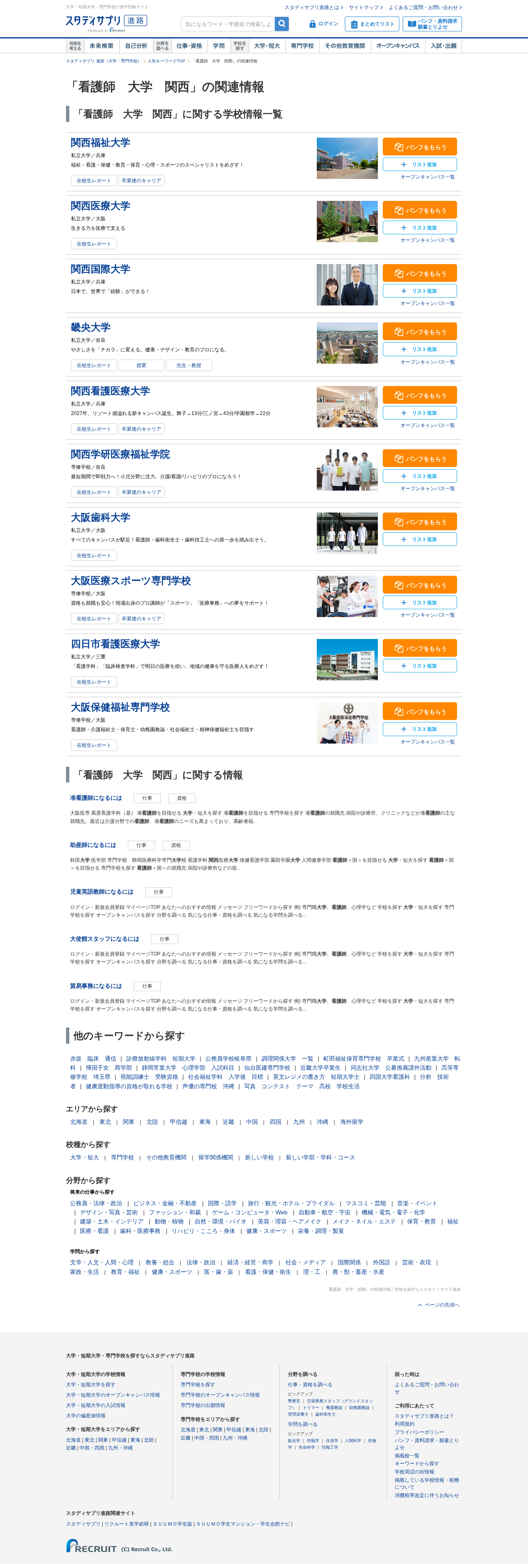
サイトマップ (364, 7)
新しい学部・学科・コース (320, 1157)
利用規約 (405, 1424)
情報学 (313, 1440)
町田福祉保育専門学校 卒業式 (363, 1058)
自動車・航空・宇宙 (325, 1212)
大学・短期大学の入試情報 (95, 1405)
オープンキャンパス (398, 45)
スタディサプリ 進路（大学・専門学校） (103, 61)
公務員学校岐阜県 (228, 1058)
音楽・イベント (417, 1203)
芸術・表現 (416, 1262)
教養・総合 (160, 1262)
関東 (128, 1121)
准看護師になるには (96, 797)
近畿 (228, 1121)
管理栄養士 (298, 1414)
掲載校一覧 (407, 1456)
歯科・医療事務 (140, 1231)
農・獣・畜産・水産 (358, 1271)
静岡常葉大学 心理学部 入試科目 (188, 1067)
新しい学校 (259, 1157)
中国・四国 (92, 1448)
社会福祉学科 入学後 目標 (225, 1076)
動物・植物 (169, 1221)
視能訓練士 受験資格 (149, 1076)
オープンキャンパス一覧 (428, 177)
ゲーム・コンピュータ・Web (250, 1212)
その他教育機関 (345, 45)
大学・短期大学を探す (91, 1385)
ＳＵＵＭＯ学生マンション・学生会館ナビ (243, 1524)
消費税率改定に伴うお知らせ (427, 1495)
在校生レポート (94, 181)
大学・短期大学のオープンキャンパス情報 (113, 1395)
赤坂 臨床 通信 (93, 1058)
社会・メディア (305, 1262)
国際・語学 (222, 1203)
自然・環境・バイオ (221, 1221)
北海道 (78, 1121)
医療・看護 (94, 1231)
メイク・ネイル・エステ (364, 1221)
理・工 (312, 1271)
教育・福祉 (125, 1271)
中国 (252, 1121)
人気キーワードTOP (166, 61)
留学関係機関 (215, 1157)
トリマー (311, 1407)
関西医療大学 (100, 205)
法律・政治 (200, 1262)
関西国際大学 (100, 268)
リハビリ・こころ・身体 (203, 1231)
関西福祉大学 (100, 142)
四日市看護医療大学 (115, 643)
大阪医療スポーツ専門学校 (131, 580)
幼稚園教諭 (359, 1407)
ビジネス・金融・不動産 (165, 1203)
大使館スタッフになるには (104, 938)
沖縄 (322, 1121)
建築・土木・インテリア (112, 1221)
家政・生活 (84, 1271)
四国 (275, 1121)
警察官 (294, 1401)
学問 (219, 45)
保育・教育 (421, 1221)
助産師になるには (93, 845)
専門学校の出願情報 (203, 1405)
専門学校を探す (198, 1385)
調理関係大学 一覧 (288, 1058)
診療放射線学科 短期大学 (161, 1058)
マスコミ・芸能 (366, 1203)
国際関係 (349, 1262)
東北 (105, 1121)
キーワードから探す (417, 1463)
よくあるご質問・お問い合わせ (423, 7)
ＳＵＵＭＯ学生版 (172, 1524)
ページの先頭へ (442, 1305)
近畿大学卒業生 (320, 1067)
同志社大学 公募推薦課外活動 (391, 1067)
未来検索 (101, 45)
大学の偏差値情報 (86, 1416)
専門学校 (302, 45)
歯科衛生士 (325, 1414)
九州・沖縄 (120, 1448)
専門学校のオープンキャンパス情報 (220, 1395)
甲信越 (178, 1121)
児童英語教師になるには (102, 891)
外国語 (381, 1262)
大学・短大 (267, 45)
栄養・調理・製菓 (321, 1231)
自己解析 (136, 45)
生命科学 (307, 1447)
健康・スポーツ (266, 1231)
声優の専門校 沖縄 (208, 1086)
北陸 (152, 1121)
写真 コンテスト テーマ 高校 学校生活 (302, 1086)
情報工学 (330, 1447)
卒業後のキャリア (141, 181)
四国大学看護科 (390, 1076)
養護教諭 (334, 1407)
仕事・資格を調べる (310, 1385)
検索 (282, 24)
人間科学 (353, 1440)
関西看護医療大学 (110, 390)
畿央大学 (91, 327)
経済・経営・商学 (250, 1262)
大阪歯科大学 (100, 517)
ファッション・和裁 (175, 1212)
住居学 (332, 1440)
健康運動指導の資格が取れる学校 (129, 1086)
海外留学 (351, 1121)
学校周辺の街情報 (414, 1472)
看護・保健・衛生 (268, 1271)
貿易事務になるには (96, 985)
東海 (205, 1121)
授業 (141, 365)
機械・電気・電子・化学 (393, 1212)
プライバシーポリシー (419, 1432)
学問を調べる (303, 1424)
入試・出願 (443, 45)
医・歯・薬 (218, 1271)
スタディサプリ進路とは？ (424, 1416)
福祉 (453, 1221)
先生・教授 (189, 365)
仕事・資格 (189, 45)
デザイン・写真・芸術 (109, 1212)
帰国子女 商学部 (109, 1067)
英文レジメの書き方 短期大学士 (316, 1076)
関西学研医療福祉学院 (120, 454)
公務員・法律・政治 (96, 1203)
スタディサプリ (83, 1524)
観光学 (294, 1440)
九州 (299, 1121)
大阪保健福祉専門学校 (120, 707)
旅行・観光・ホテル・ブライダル (291, 1203)
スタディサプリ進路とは (312, 7)
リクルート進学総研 (126, 1524)
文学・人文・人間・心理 (102, 1262)
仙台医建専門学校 (267, 1067)
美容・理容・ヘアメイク (289, 1221)
